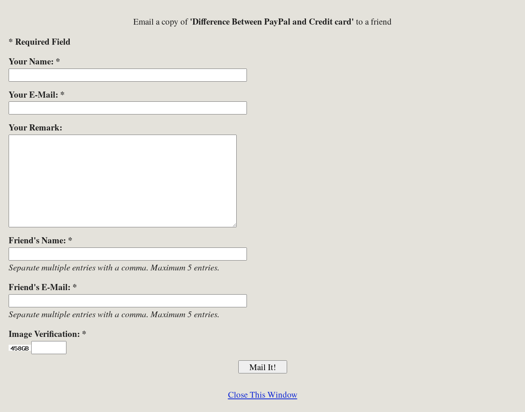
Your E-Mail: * (37, 94)
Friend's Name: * (41, 240)
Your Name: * (34, 61)
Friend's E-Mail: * (43, 287)
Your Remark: (35, 127)
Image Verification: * (48, 333)
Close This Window (262, 394)
